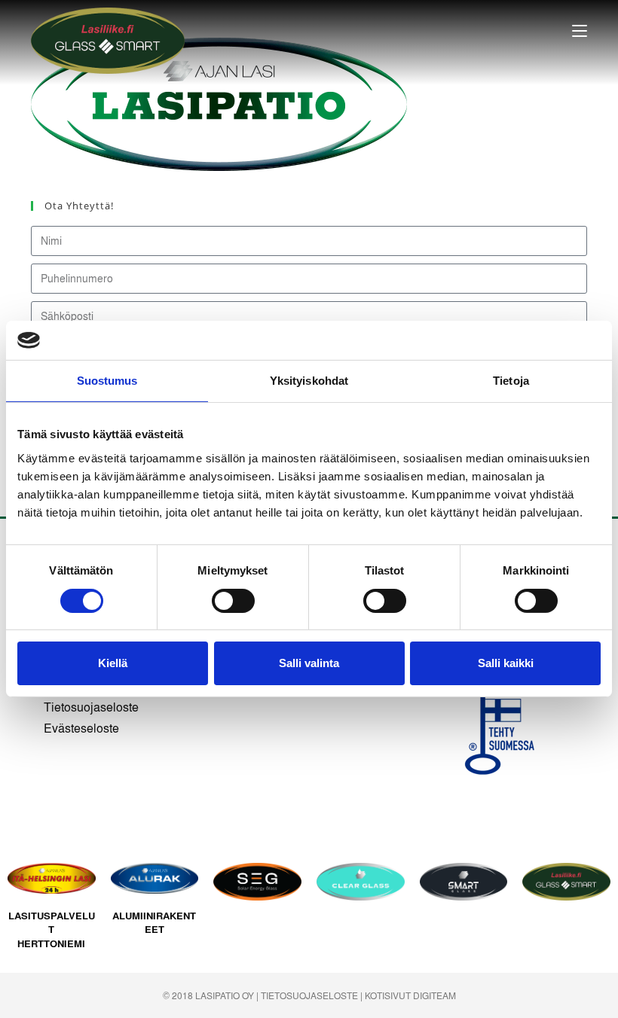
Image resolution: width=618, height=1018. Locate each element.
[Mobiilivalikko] (579, 30)
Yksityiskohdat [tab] (309, 380)
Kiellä (112, 663)
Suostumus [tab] (107, 380)
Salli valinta (309, 663)
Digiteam (434, 995)
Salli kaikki (506, 663)
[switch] (233, 601)
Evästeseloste (81, 727)
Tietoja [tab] (511, 380)
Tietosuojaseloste (91, 706)
